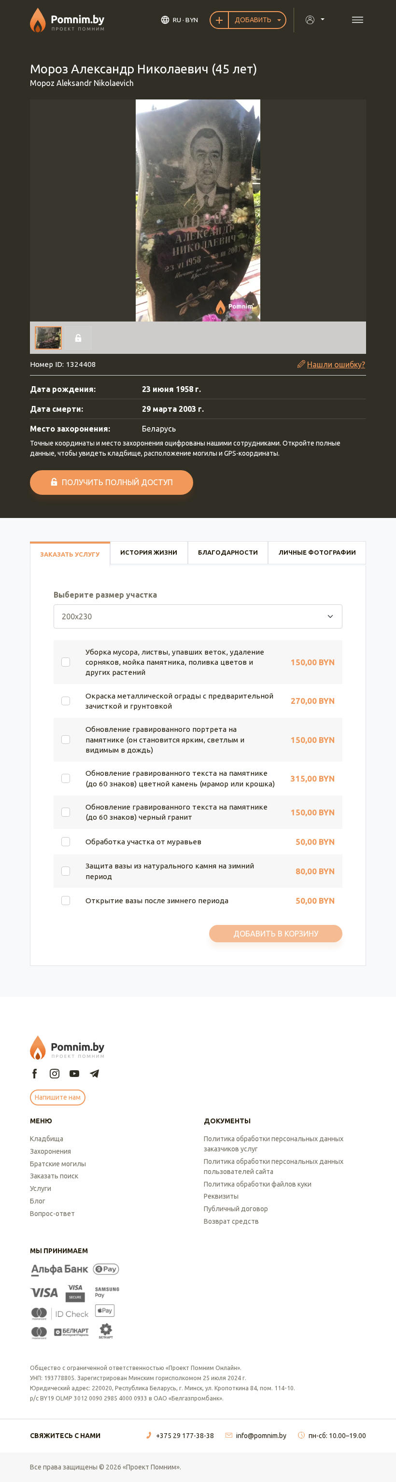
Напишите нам (58, 1097)
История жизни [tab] (148, 552)
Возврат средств (231, 1221)
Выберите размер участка (105, 594)
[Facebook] (35, 1074)
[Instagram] (54, 1074)
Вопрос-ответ (52, 1213)
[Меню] (357, 20)
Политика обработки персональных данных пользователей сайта (273, 1166)
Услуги (40, 1188)
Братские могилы (58, 1164)
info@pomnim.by (261, 1436)
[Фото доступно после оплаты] (78, 338)
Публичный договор (236, 1209)
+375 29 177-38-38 (185, 1436)
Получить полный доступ (117, 482)
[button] (198, 210)
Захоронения (50, 1151)
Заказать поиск (54, 1176)
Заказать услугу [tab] (69, 554)
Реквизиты (221, 1196)
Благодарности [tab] (228, 552)
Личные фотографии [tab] (317, 552)
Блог (37, 1201)
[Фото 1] (48, 338)
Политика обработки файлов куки (257, 1184)
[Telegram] (94, 1074)
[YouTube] (74, 1074)
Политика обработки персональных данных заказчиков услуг (273, 1144)
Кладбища (46, 1139)
